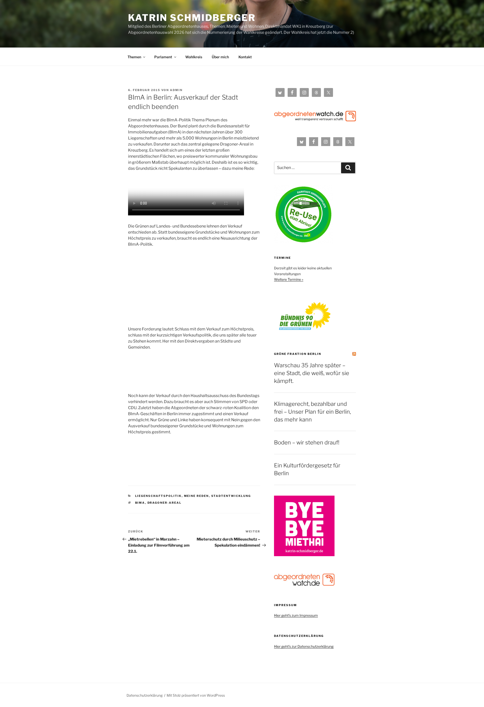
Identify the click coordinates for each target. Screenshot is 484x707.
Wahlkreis (193, 57)
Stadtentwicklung (231, 496)
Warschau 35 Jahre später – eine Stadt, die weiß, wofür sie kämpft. (311, 373)
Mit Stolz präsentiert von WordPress (196, 695)
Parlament (163, 57)
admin (176, 90)
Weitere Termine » (288, 279)
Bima (140, 502)
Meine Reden (196, 496)
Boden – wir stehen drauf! (306, 442)
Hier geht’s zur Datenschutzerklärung (304, 646)
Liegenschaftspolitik (158, 496)
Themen (134, 57)
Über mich (220, 57)
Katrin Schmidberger (192, 17)
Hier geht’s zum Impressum (296, 615)
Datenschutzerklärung (145, 695)
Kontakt (245, 57)
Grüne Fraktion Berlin (297, 354)
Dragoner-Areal (164, 502)
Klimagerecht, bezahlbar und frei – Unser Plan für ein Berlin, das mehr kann (312, 412)
